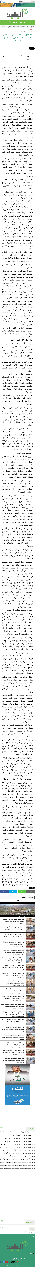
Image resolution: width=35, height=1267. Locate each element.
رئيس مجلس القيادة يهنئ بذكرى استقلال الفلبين (18, 1138)
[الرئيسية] (24, 22)
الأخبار (31, 29)
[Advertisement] (17, 1115)
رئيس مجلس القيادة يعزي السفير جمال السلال (19, 1135)
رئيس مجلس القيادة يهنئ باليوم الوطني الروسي (18, 1141)
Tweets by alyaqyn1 (30, 1232)
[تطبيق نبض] (17, 1095)
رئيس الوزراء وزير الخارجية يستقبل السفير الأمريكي (17, 1153)
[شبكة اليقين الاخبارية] (17, 1074)
